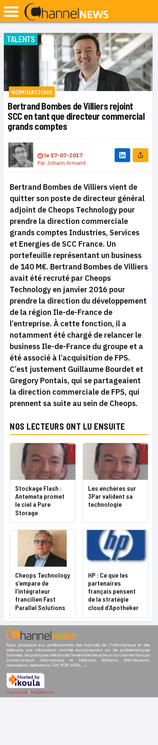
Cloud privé (17, 692)
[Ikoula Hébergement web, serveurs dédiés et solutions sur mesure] (25, 687)
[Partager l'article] (140, 155)
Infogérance (42, 692)
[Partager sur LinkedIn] (122, 155)
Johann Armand (66, 163)
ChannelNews (66, 12)
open (11, 11)
